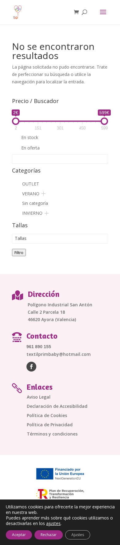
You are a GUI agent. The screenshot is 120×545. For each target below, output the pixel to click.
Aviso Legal (38, 397)
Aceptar (19, 534)
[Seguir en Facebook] (31, 367)
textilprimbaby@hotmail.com (58, 354)
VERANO (30, 194)
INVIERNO (32, 213)
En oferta (30, 148)
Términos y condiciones (52, 434)
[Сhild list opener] (44, 194)
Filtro (18, 252)
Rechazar (49, 534)
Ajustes (77, 534)
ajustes (53, 523)
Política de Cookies (47, 415)
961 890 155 (38, 346)
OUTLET (30, 184)
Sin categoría (35, 203)
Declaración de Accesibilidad (57, 406)
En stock (29, 137)
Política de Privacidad (50, 425)
